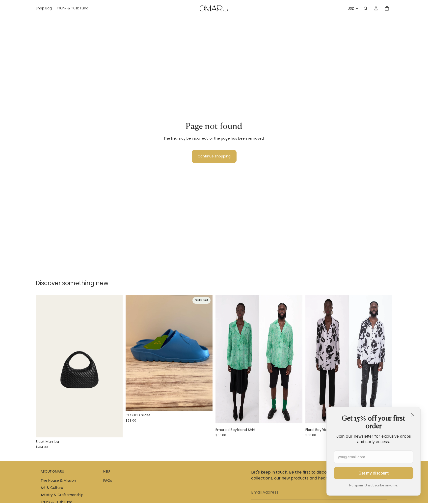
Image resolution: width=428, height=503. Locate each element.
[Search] (365, 8)
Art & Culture (52, 487)
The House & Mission (58, 480)
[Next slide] (115, 366)
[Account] (376, 8)
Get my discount (373, 473)
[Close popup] (412, 415)
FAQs (107, 480)
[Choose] (114, 430)
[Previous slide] (43, 366)
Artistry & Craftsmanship (62, 494)
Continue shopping (214, 156)
